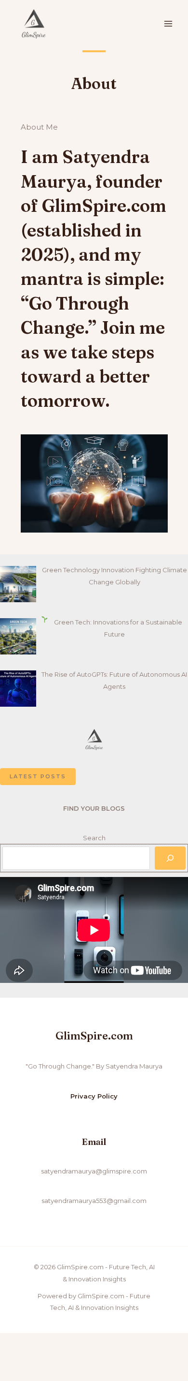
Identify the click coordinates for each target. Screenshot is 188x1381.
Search (94, 838)
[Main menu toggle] (168, 24)
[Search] (170, 858)
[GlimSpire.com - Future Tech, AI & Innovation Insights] (34, 24)
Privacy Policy (94, 1096)
